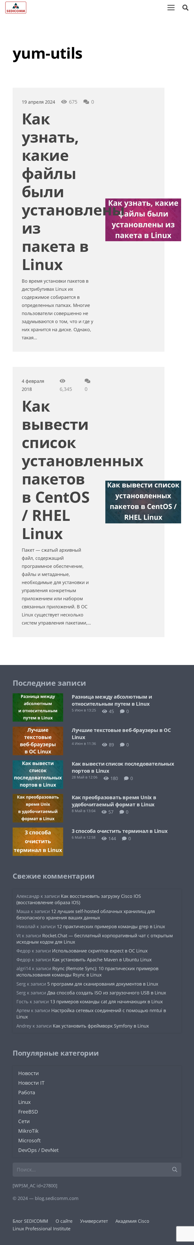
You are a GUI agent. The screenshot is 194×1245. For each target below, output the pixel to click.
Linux (24, 1102)
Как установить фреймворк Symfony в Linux (101, 1026)
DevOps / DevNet (38, 1150)
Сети (24, 1121)
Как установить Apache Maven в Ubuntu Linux (102, 960)
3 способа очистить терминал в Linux (120, 831)
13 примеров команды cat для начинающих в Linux (106, 1001)
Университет (94, 1221)
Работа (26, 1092)
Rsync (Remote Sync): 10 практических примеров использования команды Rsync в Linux (87, 971)
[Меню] (171, 7)
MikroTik (28, 1130)
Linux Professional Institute (41, 1229)
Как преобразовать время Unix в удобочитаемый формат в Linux (114, 801)
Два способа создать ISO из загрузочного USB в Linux (106, 993)
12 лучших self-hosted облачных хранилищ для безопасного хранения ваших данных (85, 914)
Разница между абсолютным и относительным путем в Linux (112, 700)
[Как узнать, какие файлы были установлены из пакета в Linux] (143, 202)
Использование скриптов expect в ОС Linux (100, 951)
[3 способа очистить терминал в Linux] (38, 831)
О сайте (64, 1221)
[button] (185, 8)
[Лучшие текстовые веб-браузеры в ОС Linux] (38, 730)
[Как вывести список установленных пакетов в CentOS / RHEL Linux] (143, 484)
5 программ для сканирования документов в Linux (102, 984)
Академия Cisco (132, 1221)
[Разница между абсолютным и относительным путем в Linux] (38, 697)
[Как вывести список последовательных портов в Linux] (38, 764)
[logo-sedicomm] (16, 7)
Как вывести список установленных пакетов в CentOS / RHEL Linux (82, 469)
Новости (28, 1073)
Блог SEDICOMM (30, 1221)
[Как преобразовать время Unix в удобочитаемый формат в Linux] (38, 798)
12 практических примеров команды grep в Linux (111, 926)
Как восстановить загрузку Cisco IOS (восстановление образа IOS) (78, 899)
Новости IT (31, 1082)
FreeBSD (28, 1111)
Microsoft (29, 1140)
